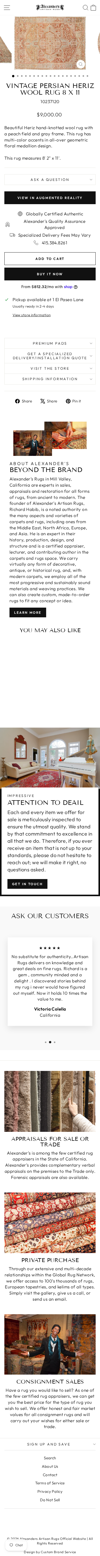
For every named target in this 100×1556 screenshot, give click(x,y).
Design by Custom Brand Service (50, 1552)
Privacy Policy (50, 1491)
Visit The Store (50, 368)
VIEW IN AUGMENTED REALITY (50, 198)
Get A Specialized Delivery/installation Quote (50, 356)
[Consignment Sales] (50, 1344)
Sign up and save (49, 1444)
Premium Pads (50, 343)
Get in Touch (27, 884)
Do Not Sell (50, 1499)
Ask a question (50, 179)
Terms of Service (50, 1483)
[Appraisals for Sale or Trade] (50, 1101)
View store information (32, 315)
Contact (50, 1474)
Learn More (28, 612)
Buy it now (50, 274)
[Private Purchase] (50, 1222)
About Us (50, 1466)
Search (50, 1457)
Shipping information (50, 379)
